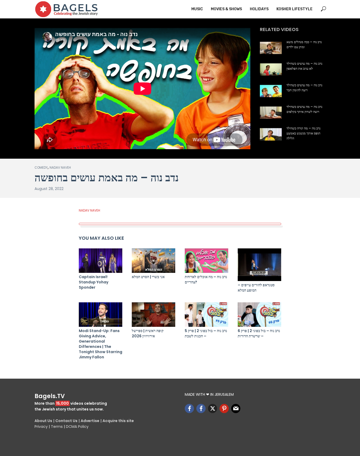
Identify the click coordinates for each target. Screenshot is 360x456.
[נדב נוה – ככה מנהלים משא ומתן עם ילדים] (271, 48)
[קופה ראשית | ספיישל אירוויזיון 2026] (153, 314)
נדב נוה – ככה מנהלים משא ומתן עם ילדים (304, 44)
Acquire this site (118, 420)
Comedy (41, 167)
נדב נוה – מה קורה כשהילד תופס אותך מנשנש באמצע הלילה (303, 133)
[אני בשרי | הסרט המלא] (153, 260)
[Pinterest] (224, 408)
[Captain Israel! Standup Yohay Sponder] (100, 260)
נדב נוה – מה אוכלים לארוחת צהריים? (206, 279)
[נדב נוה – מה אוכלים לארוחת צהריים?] (206, 260)
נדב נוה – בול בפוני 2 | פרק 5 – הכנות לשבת (206, 333)
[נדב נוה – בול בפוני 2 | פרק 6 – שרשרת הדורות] (259, 314)
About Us (43, 420)
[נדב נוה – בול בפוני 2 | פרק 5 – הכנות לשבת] (206, 314)
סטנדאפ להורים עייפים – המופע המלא (256, 287)
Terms (57, 426)
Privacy (41, 426)
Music (197, 9)
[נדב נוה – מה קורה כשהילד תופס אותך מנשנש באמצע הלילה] (271, 134)
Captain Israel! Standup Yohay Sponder (93, 282)
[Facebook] (189, 408)
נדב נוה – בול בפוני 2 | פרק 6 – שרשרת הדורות (259, 333)
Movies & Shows (226, 9)
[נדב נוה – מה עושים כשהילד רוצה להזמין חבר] (271, 91)
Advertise (90, 420)
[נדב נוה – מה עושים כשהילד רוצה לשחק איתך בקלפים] (271, 112)
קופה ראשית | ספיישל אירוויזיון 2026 (148, 333)
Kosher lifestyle (294, 9)
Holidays (259, 9)
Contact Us (66, 420)
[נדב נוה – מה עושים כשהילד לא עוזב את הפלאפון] (271, 69)
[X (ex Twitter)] (212, 408)
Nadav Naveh (60, 167)
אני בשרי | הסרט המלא (148, 276)
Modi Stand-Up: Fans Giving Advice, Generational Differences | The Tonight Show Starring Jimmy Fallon (100, 344)
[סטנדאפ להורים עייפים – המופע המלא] (259, 264)
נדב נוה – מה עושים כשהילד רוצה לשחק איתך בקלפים (304, 109)
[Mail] (235, 408)
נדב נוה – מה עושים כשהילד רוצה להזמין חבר (304, 88)
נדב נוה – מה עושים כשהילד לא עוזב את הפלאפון (304, 66)
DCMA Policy (77, 426)
